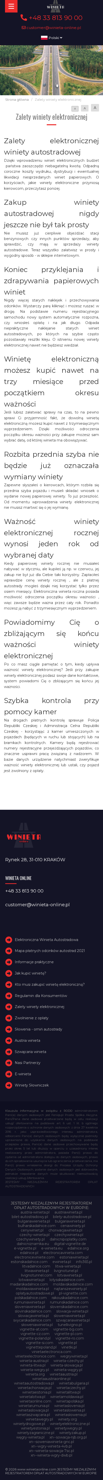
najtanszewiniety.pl (70, 1288)
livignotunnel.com (36, 1275)
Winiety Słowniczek (32, 1085)
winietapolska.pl (70, 1401)
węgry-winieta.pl (30, 1437)
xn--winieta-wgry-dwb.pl (51, 1455)
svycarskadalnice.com (32, 1320)
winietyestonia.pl (35, 1428)
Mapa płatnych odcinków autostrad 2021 (50, 951)
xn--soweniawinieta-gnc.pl (51, 1442)
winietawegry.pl (39, 1419)
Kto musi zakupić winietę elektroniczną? (50, 984)
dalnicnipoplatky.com (68, 1239)
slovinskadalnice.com (33, 1311)
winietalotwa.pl (32, 1396)
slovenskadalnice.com (69, 1306)
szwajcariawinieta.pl (73, 1320)
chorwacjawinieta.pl (65, 1230)
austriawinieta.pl (68, 1212)
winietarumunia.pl (33, 1406)
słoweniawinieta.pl (37, 1324)
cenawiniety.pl (72, 1226)
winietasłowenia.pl (70, 1414)
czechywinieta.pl (68, 1234)
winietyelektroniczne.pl (70, 1424)
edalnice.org (78, 1248)
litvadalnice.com (36, 1266)
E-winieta (23, 1074)
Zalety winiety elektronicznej (39, 1007)
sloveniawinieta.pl (30, 1306)
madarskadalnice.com (29, 1284)
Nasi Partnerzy (27, 1063)
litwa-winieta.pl (68, 1266)
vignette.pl (67, 1342)
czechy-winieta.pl (35, 1234)
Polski (54, 38)
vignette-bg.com (68, 1329)
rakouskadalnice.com (70, 1298)
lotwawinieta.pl (31, 1280)
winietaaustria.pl (64, 1374)
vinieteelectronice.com (35, 1356)
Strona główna (17, 100)
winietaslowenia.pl (69, 1410)
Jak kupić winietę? (30, 973)
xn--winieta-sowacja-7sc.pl (51, 1450)
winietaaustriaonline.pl (51, 1378)
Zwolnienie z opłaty (31, 1018)
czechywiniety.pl (30, 1239)
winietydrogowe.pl (29, 1424)
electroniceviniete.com (34, 1257)
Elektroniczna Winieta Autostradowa (46, 940)
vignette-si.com (39, 1342)
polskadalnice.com (31, 1298)
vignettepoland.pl (41, 1347)
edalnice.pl (29, 1252)
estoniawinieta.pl (74, 1257)
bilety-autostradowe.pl (72, 1216)
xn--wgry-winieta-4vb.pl (51, 1446)
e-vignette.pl (25, 1248)
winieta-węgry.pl (68, 1370)
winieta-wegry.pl (34, 1370)
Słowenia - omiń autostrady (38, 1029)
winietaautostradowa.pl (34, 1383)
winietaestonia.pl (36, 1392)
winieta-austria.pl (34, 1360)
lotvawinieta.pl (69, 1275)
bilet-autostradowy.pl (30, 1216)
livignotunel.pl (66, 1270)
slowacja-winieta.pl (72, 1311)
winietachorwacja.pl (35, 1388)
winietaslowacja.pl (33, 1410)
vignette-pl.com (68, 1334)
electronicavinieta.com (63, 1252)
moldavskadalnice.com (73, 1284)
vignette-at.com (34, 1329)
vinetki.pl (69, 1347)
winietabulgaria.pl (74, 1383)
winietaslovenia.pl (69, 1406)
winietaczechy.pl (70, 1388)
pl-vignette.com (73, 1293)
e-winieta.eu (51, 1248)
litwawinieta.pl (37, 1270)
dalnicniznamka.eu (33, 1244)
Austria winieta (27, 1040)
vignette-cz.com (35, 1334)
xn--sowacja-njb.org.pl (68, 1437)
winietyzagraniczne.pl (35, 1432)
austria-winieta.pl (35, 1212)
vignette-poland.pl (34, 1338)
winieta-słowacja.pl (66, 1365)
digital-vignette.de (70, 1244)
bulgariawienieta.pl (34, 1221)
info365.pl (84, 1262)
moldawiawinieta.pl (32, 1288)
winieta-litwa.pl (33, 1365)
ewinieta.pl (61, 1262)
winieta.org (35, 1374)
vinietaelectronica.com (51, 1352)
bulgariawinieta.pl (70, 1221)
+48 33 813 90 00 (54, 18)
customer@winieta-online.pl (53, 27)
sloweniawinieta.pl (69, 1316)
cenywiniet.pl (32, 1230)
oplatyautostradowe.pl (35, 1293)
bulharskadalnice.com (37, 1226)
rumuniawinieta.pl (29, 1302)
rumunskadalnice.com (69, 1302)
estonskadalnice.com (29, 1262)
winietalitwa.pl (68, 1392)
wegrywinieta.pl (74, 1356)
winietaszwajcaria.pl (33, 1414)
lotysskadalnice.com (67, 1280)
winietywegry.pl (68, 1428)
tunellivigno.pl (70, 1324)
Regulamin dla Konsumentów (41, 996)
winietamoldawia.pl (66, 1396)
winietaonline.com (35, 1401)
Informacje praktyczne (34, 962)
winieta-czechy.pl (69, 1360)
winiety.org (67, 1419)
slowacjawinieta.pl (33, 1316)
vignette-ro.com (70, 1338)
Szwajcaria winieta (30, 1052)
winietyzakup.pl (72, 1432)
